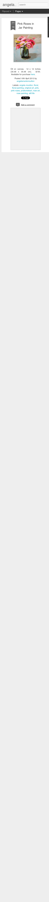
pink (37, 87)
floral (36, 85)
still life (32, 93)
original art (29, 87)
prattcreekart (26, 90)
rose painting (22, 93)
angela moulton (26, 85)
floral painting (18, 87)
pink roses (15, 90)
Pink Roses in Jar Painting (25, 25)
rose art (36, 90)
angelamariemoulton (25, 81)
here (33, 74)
